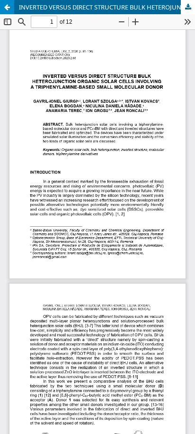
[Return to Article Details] (7, 7)
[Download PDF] (188, 7)
